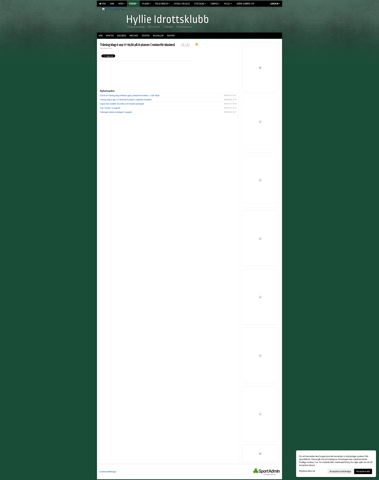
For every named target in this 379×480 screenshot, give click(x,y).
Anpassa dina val (307, 471)
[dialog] (336, 463)
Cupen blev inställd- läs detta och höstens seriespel (122, 104)
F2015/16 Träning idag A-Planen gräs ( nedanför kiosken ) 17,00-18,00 (129, 95)
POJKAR (145, 4)
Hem (103, 4)
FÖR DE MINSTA (161, 4)
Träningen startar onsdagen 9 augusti (116, 112)
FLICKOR (132, 4)
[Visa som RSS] (196, 45)
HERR (120, 4)
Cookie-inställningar (107, 472)
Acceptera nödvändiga (340, 471)
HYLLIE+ (227, 4)
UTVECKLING (199, 4)
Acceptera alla (363, 471)
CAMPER (214, 4)
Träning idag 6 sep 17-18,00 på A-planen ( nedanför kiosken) (137, 45)
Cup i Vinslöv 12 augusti (110, 108)
